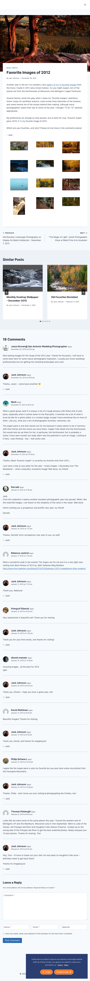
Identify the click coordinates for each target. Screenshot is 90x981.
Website (66, 927)
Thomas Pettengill (21, 811)
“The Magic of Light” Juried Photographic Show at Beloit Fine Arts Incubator (68, 236)
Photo (14, 68)
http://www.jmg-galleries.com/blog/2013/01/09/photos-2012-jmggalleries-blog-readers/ (44, 568)
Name (7, 927)
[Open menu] (85, 4)
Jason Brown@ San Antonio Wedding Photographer (39, 346)
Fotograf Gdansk (20, 608)
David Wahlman (19, 710)
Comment (9, 895)
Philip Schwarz (19, 759)
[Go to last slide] (6, 292)
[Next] (83, 292)
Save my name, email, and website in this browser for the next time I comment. (39, 934)
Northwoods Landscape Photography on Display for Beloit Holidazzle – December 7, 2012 (22, 238)
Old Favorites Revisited (64, 297)
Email (36, 927)
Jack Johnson (14, 78)
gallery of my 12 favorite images (62, 85)
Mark (14, 402)
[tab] (40, 321)
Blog (9, 68)
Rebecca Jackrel (20, 553)
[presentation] (23, 278)
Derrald (15, 487)
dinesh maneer (19, 657)
